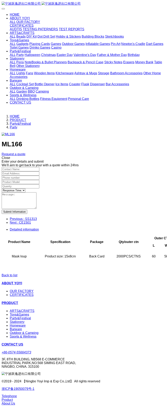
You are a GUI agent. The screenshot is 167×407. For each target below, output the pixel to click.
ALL (12, 22)
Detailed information (24, 229)
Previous (23, 219)
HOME (15, 14)
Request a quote (13, 154)
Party (13, 127)
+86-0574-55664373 (16, 352)
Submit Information (14, 211)
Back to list (9, 275)
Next (20, 222)
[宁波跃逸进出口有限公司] (83, 4)
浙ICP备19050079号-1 (18, 389)
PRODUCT (18, 120)
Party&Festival (20, 123)
